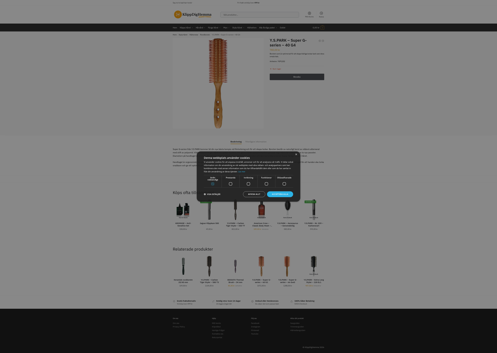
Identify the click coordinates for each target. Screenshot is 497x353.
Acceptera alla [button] (280, 194)
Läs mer (241, 171)
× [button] (296, 154)
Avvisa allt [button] (254, 194)
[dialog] (248, 176)
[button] (212, 194)
